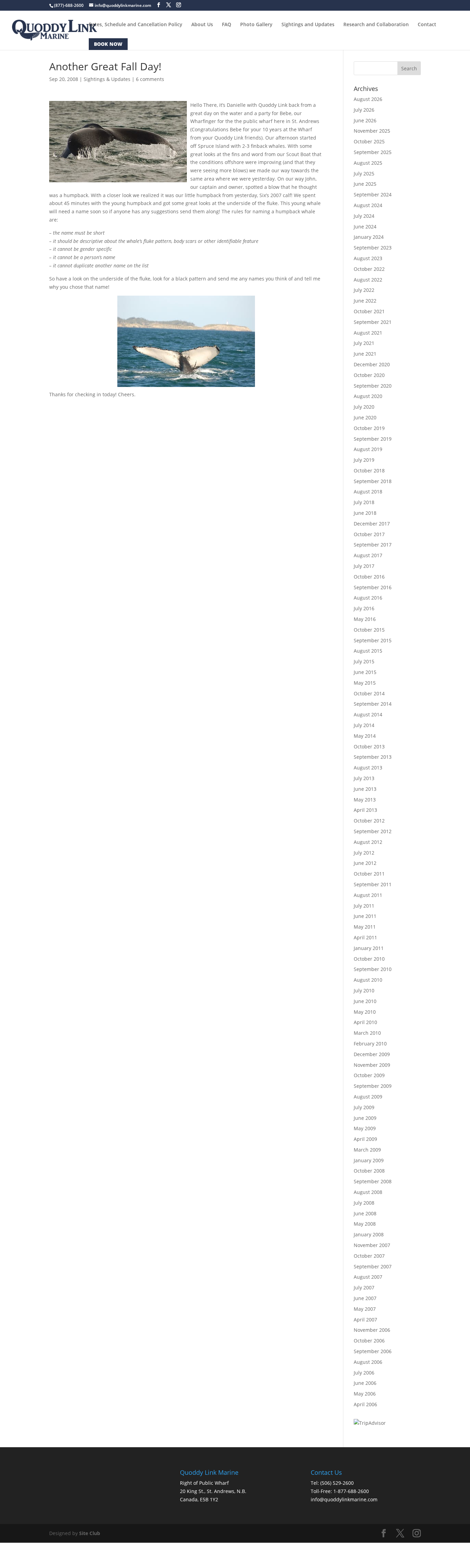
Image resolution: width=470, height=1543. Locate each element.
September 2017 (373, 544)
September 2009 (373, 1086)
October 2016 (369, 576)
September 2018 (373, 481)
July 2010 (364, 990)
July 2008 (364, 1202)
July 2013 (364, 778)
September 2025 (373, 152)
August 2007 (368, 1277)
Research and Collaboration (376, 25)
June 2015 (365, 672)
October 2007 (369, 1256)
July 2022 (364, 290)
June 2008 (365, 1213)
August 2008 (368, 1192)
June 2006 (365, 1383)
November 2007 (372, 1245)
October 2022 (369, 269)
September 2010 (373, 969)
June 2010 (365, 1001)
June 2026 (365, 120)
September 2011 (373, 884)
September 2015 (373, 640)
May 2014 (365, 736)
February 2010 (370, 1043)
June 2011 (365, 916)
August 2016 (368, 597)
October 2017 (369, 534)
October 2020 (369, 375)
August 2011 (368, 895)
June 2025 (365, 184)
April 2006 (365, 1404)
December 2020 (372, 364)
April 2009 (365, 1139)
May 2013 (365, 799)
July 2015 (364, 661)
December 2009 (372, 1054)
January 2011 (369, 948)
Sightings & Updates (107, 79)
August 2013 (368, 767)
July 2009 (364, 1107)
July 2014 (364, 725)
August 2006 (368, 1362)
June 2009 (365, 1118)
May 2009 (365, 1128)
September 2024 (373, 194)
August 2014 (368, 714)
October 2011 (369, 873)
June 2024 (365, 226)
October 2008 (369, 1170)
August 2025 (368, 163)
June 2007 (365, 1298)
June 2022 (365, 300)
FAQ (226, 25)
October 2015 (369, 629)
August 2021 (368, 332)
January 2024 (369, 237)
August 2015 (368, 650)
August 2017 (368, 555)
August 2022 (368, 279)
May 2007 (365, 1309)
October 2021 (369, 311)
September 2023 (373, 247)
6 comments (150, 79)
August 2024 (368, 205)
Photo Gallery (256, 25)
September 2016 (373, 587)
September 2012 (373, 831)
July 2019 (364, 460)
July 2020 (364, 406)
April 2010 (365, 1022)
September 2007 (373, 1266)
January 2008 (369, 1234)
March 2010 (367, 1033)
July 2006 (364, 1372)
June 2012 (365, 863)
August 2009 (368, 1096)
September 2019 (373, 439)
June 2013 (365, 789)
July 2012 (364, 852)
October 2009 (369, 1075)
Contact (427, 25)
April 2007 (365, 1319)
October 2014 (369, 693)
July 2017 (364, 566)
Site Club (89, 1533)
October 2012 (369, 820)
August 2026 (368, 99)
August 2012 (368, 842)
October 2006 (369, 1340)
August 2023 (368, 258)
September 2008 (373, 1181)
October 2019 (369, 428)
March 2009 (367, 1149)
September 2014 (373, 704)
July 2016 (364, 608)
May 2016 (365, 619)
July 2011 (364, 905)
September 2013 (373, 757)
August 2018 (368, 491)
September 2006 (373, 1351)
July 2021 (364, 343)
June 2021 (365, 353)
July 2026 (364, 109)
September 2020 (373, 385)
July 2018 (364, 502)
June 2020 (365, 417)
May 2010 (365, 1012)
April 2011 (365, 937)
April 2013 (365, 810)
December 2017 (372, 523)
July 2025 (364, 173)
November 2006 (372, 1330)
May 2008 (365, 1223)
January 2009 (369, 1160)
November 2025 (372, 130)
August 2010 (368, 980)
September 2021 (373, 322)
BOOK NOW (108, 44)
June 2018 (365, 513)
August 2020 (368, 396)
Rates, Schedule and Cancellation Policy (135, 25)
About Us (202, 25)
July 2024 (364, 216)
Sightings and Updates (307, 25)
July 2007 (364, 1287)
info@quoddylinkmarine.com (344, 1499)
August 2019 (368, 449)
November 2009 (372, 1065)
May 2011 (365, 926)
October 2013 (369, 746)
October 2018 (369, 470)
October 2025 (369, 141)
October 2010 (369, 959)
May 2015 (365, 682)
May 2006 (365, 1393)
